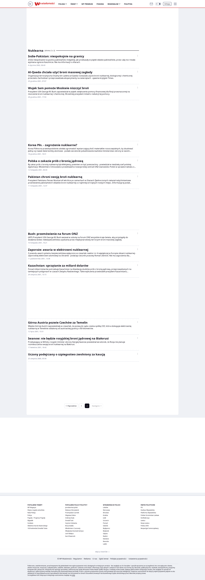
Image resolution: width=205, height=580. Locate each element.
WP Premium (87, 4)
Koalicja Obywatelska (148, 510)
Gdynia (105, 534)
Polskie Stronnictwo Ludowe (150, 515)
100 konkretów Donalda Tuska (37, 528)
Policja (30, 515)
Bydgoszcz (106, 528)
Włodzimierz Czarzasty (72, 528)
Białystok (106, 531)
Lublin (105, 544)
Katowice (106, 539)
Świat (73, 4)
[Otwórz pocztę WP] (151, 4)
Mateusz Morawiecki (72, 510)
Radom (105, 536)
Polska (61, 4)
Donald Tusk (69, 520)
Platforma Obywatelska (148, 513)
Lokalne (105, 507)
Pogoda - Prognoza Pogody (36, 518)
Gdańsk (105, 526)
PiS (142, 507)
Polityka (128, 4)
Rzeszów (106, 541)
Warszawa (106, 510)
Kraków (105, 515)
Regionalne (113, 4)
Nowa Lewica (145, 523)
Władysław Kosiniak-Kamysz (74, 531)
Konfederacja (145, 518)
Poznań (105, 523)
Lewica (143, 520)
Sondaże (30, 523)
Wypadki (30, 520)
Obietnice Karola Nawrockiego (37, 526)
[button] (158, 3)
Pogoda (100, 4)
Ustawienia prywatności (137, 559)
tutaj (73, 575)
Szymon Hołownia (71, 523)
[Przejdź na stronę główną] (30, 5)
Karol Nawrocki (70, 536)
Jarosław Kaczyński (71, 507)
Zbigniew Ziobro (70, 515)
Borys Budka (69, 526)
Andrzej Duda (69, 518)
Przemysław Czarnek (72, 513)
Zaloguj (167, 4)
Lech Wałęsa (69, 534)
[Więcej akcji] (137, 55)
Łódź (104, 518)
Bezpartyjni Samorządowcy (150, 528)
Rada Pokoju (32, 513)
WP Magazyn (32, 507)
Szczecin (106, 520)
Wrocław (106, 513)
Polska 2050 (145, 526)
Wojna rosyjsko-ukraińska (36, 510)
